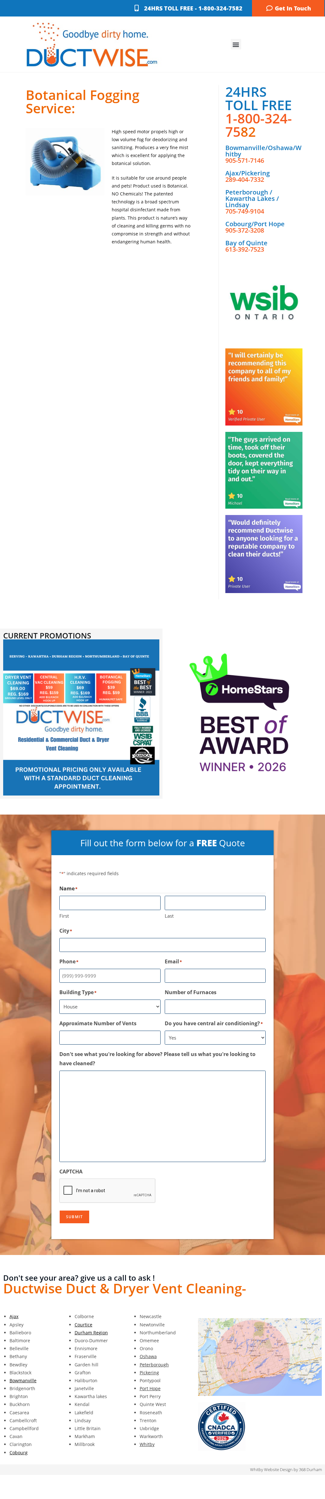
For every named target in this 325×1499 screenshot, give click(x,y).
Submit (74, 1216)
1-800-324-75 (258, 125)
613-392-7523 (244, 249)
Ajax (14, 1316)
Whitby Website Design (271, 1469)
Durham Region (91, 1333)
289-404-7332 (244, 179)
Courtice (83, 1325)
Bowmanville (23, 1380)
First (64, 916)
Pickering (149, 1373)
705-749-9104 (244, 211)
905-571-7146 (244, 160)
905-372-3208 (244, 230)
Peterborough (154, 1365)
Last (169, 916)
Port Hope (150, 1388)
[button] (236, 44)
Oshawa (148, 1356)
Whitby (147, 1444)
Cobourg (19, 1452)
